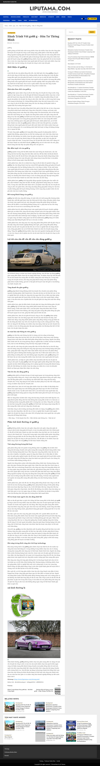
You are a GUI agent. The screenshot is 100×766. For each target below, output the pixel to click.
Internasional (33, 20)
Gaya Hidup (34, 17)
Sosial (14, 20)
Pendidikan (6, 20)
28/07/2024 (16, 43)
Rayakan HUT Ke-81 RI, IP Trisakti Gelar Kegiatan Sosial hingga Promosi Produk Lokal (23, 707)
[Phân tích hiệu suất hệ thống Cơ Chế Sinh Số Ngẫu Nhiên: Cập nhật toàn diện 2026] (40, 737)
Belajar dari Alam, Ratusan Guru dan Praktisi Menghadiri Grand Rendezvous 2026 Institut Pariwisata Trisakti (80, 82)
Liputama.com (50, 8)
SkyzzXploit (71, 64)
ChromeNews (54, 764)
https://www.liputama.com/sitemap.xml (26, 679)
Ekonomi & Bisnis (15, 17)
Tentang (7, 749)
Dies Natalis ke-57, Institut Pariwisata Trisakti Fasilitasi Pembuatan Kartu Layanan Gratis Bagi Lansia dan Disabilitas (81, 89)
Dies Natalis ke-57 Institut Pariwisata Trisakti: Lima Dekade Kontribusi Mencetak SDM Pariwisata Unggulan (80, 96)
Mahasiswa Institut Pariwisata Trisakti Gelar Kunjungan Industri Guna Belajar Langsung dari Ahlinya (54, 708)
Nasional (6, 17)
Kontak (7, 755)
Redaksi (10, 43)
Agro (57, 17)
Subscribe (93, 18)
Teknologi (26, 17)
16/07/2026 (80, 730)
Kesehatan (43, 17)
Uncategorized (11, 32)
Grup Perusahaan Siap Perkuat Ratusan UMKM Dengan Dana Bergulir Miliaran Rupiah (84, 726)
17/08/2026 (19, 711)
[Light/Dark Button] (82, 18)
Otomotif (51, 17)
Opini (25, 20)
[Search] (86, 18)
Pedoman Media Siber (11, 752)
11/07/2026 (8, 739)
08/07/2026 (50, 740)
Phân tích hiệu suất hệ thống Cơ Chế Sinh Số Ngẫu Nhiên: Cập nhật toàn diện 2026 (55, 736)
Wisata (70, 17)
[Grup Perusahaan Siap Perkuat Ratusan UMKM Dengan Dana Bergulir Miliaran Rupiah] (71, 725)
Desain (63, 17)
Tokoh (20, 20)
